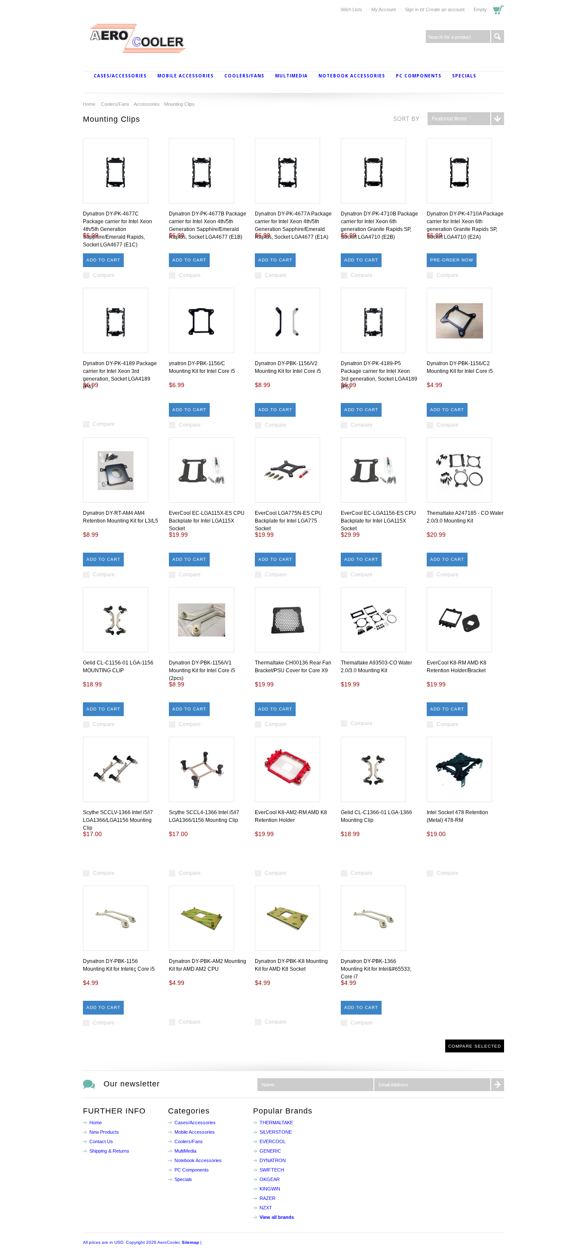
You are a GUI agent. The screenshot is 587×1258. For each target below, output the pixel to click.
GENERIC (270, 1150)
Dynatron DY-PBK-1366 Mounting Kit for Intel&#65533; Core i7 (376, 969)
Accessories (147, 104)
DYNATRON (273, 1160)
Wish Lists (351, 9)
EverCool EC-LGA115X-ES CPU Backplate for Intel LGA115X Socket (207, 521)
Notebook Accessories (351, 76)
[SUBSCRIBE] (497, 1084)
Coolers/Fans (244, 76)
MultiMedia (291, 76)
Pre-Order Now (451, 260)
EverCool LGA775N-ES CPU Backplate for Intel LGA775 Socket (288, 521)
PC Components (418, 76)
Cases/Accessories (120, 76)
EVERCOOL (273, 1141)
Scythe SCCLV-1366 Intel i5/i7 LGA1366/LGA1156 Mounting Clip (118, 820)
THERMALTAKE (276, 1122)
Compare (104, 275)
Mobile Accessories (185, 76)
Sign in (412, 9)
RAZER (267, 1198)
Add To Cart (103, 260)
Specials (464, 76)
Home (89, 104)
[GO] (497, 36)
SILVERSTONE (276, 1132)
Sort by (406, 118)
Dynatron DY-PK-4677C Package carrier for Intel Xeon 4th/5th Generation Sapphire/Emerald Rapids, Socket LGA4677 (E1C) (117, 229)
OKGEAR (270, 1179)
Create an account (445, 9)
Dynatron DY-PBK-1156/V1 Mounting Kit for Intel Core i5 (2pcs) (202, 670)
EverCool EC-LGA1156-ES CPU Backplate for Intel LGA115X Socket (378, 521)
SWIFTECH (272, 1169)
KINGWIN (270, 1188)
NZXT (266, 1207)
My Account (383, 9)
